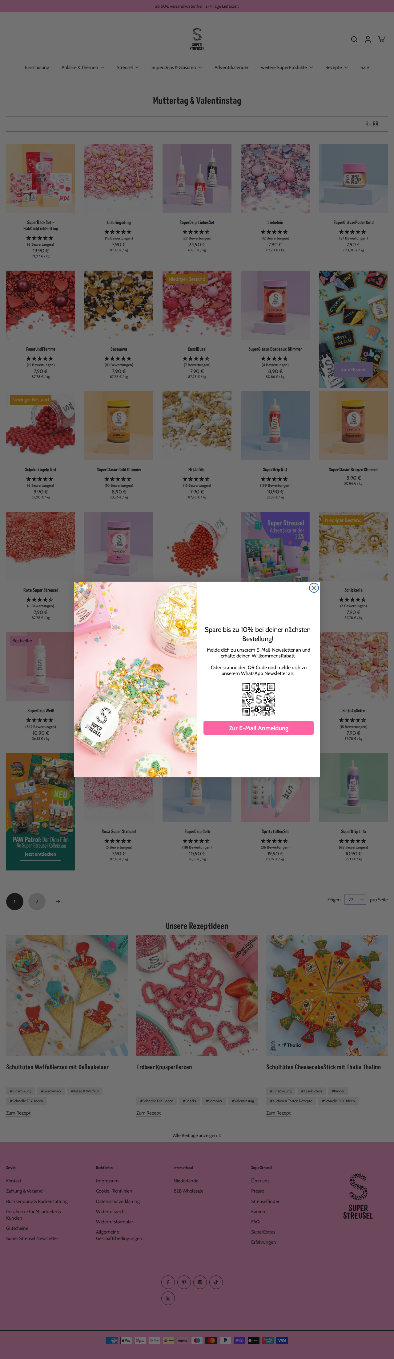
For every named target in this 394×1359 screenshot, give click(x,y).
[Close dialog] (314, 587)
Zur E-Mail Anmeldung (258, 728)
